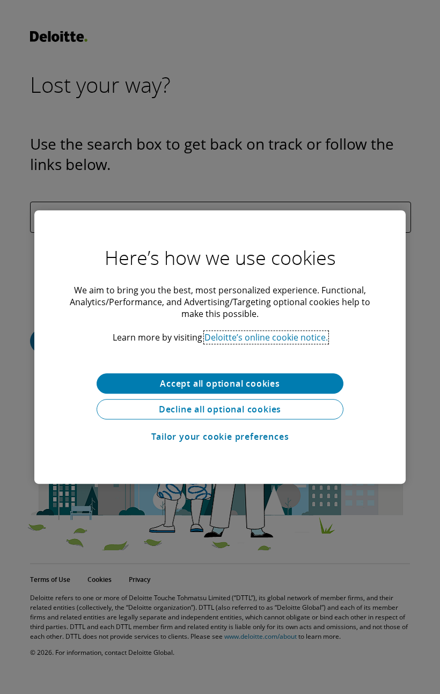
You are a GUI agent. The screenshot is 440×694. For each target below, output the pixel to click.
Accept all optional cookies (220, 383)
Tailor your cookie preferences (220, 436)
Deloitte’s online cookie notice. (266, 337)
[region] (220, 347)
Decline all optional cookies (220, 409)
